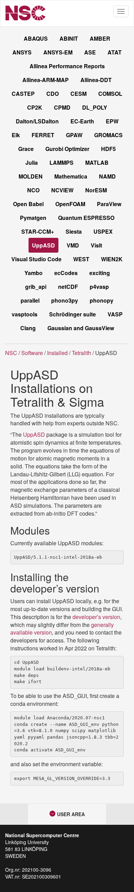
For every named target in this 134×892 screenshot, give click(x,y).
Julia (31, 162)
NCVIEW (62, 190)
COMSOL (110, 94)
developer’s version (96, 617)
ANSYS (22, 52)
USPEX (103, 231)
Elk (16, 135)
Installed (57, 353)
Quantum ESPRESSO (86, 218)
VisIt (96, 245)
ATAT (115, 52)
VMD (73, 245)
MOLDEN (31, 176)
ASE (90, 52)
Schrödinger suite (72, 314)
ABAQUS (36, 38)
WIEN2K (112, 259)
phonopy (101, 300)
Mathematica (70, 176)
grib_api (35, 287)
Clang (28, 328)
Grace (26, 149)
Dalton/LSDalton (37, 121)
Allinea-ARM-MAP (45, 80)
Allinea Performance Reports (67, 66)
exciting (99, 273)
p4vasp (99, 287)
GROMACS (108, 135)
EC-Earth (82, 121)
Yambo (33, 273)
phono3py (64, 300)
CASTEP (23, 94)
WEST (81, 259)
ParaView (109, 204)
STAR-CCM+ (37, 231)
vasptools (24, 314)
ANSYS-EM (57, 52)
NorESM (96, 190)
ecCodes (66, 273)
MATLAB (97, 162)
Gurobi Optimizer (67, 149)
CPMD (62, 107)
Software (32, 353)
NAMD (107, 176)
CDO (52, 94)
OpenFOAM (70, 204)
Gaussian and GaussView (80, 328)
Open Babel (28, 204)
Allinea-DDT (96, 80)
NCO (33, 190)
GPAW (74, 135)
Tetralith (81, 353)
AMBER (100, 38)
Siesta (74, 231)
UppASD (43, 245)
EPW (112, 121)
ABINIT (68, 38)
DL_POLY (94, 107)
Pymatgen (33, 218)
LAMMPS (61, 162)
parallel (30, 300)
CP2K (34, 107)
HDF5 (108, 149)
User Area (70, 814)
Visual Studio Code (36, 259)
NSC (11, 353)
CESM (78, 94)
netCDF (68, 287)
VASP (115, 314)
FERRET (43, 135)
